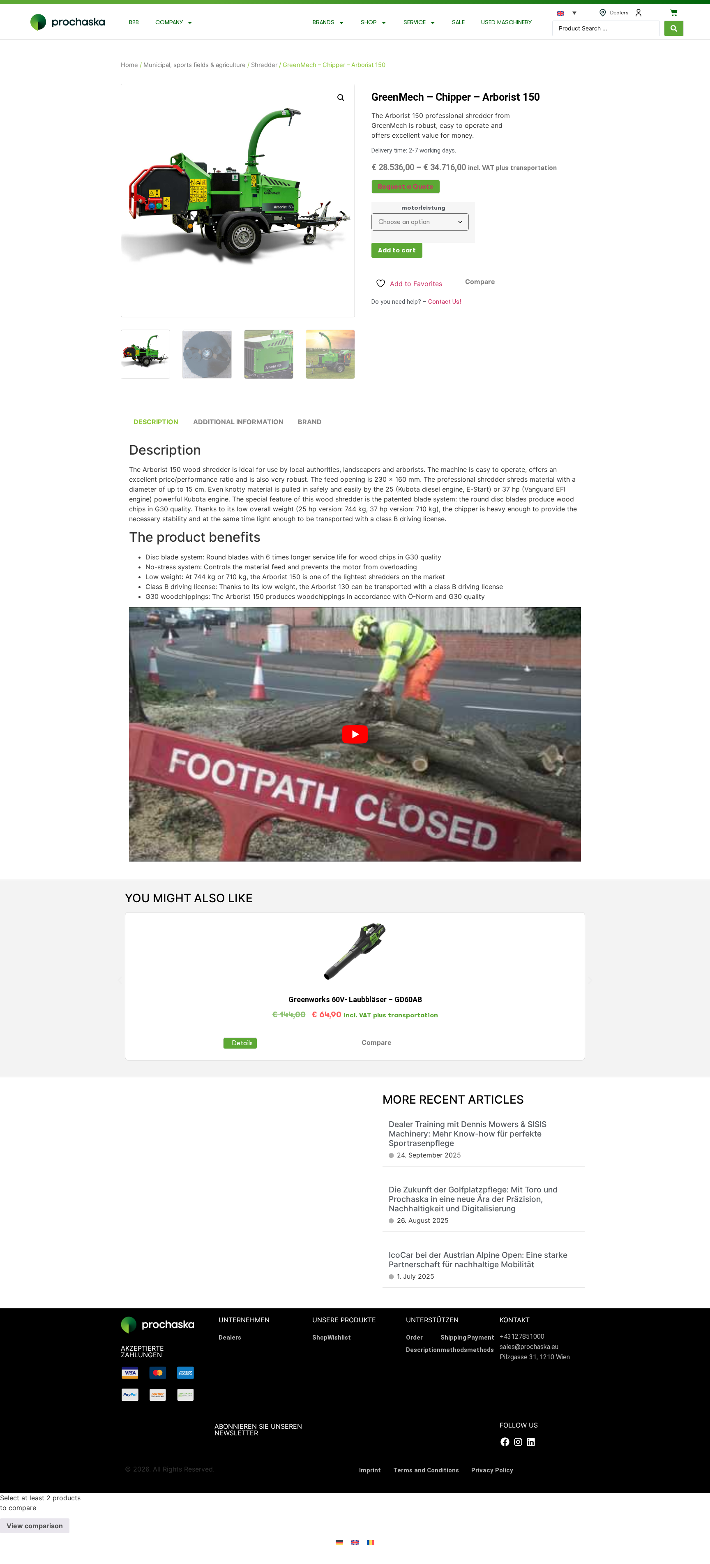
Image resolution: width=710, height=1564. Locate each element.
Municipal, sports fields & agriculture (194, 65)
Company (169, 22)
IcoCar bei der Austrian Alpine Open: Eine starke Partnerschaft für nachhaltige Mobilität (478, 1259)
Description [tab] (156, 422)
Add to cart (397, 250)
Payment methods (480, 1344)
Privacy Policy (492, 1470)
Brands (323, 22)
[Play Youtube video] (355, 734)
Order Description (423, 1344)
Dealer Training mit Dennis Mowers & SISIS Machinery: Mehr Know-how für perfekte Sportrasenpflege (467, 1133)
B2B (134, 22)
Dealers (230, 1337)
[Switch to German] (339, 1542)
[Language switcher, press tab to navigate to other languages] (566, 12)
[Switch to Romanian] (370, 1542)
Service (414, 22)
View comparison (35, 1526)
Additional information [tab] (238, 422)
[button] (341, 97)
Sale (458, 22)
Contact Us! (444, 301)
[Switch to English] (355, 1542)
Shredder (264, 65)
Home (129, 65)
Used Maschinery (506, 22)
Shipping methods (453, 1344)
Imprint (370, 1470)
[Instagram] (517, 1442)
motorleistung (423, 208)
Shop (369, 22)
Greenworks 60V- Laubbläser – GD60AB (355, 999)
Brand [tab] (310, 422)
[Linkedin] (531, 1442)
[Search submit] (674, 28)
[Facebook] (505, 1442)
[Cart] (674, 13)
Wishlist (339, 1337)
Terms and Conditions (426, 1470)
